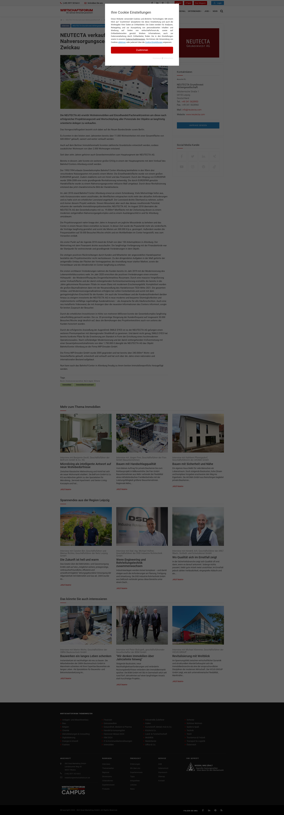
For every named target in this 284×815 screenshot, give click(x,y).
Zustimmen (142, 50)
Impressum (157, 58)
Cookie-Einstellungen (154, 42)
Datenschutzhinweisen (135, 39)
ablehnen (122, 42)
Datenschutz (168, 58)
